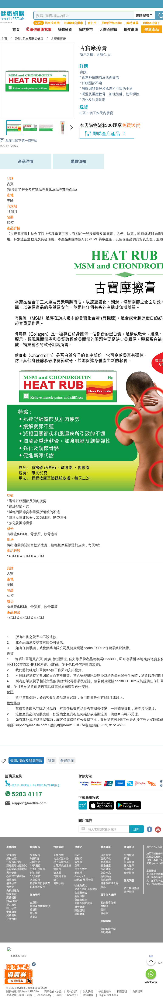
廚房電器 (106, 861)
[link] (16, 955)
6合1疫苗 (35, 876)
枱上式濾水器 (61, 858)
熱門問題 (129, 891)
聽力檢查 (11, 908)
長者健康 (106, 869)
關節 (51, 760)
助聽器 (34, 916)
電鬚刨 (104, 906)
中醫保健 (11, 911)
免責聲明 (137, 991)
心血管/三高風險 (15, 876)
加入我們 (88, 991)
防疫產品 (106, 872)
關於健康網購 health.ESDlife (22, 991)
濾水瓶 (57, 872)
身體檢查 (129, 854)
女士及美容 (80, 892)
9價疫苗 (34, 858)
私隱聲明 (122, 991)
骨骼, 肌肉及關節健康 (26, 760)
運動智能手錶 (108, 928)
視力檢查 (11, 904)
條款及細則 (104, 991)
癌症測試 (11, 894)
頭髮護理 (79, 910)
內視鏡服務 (12, 890)
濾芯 (56, 879)
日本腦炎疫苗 (37, 886)
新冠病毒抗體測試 (16, 865)
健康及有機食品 (109, 883)
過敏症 (10, 886)
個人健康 (129, 865)
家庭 (59, 995)
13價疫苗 (35, 865)
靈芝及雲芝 (80, 869)
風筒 (103, 909)
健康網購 (88, 995)
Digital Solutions (108, 995)
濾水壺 (57, 869)
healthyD (72, 995)
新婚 (29, 995)
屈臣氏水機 (52, 23)
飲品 (103, 886)
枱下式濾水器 (61, 861)
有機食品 (129, 869)
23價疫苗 (35, 861)
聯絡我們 (72, 991)
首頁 (16, 29)
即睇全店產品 (106, 133)
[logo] (12, 23)
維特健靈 (132, 23)
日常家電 (106, 854)
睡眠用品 (106, 876)
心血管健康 (80, 899)
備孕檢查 (11, 883)
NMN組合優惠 (73, 23)
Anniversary (44, 995)
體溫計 (34, 909)
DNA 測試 (12, 901)
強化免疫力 (80, 885)
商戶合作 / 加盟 (53, 991)
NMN (77, 854)
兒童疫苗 (35, 854)
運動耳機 (106, 932)
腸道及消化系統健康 (85, 889)
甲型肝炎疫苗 (37, 869)
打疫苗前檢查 (14, 861)
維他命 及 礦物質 (84, 879)
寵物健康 (106, 865)
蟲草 (77, 865)
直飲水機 (58, 854)
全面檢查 (11, 854)
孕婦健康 (79, 914)
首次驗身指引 (131, 888)
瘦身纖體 (79, 896)
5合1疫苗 (35, 872)
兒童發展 (11, 915)
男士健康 (11, 872)
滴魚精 (78, 872)
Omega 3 (79, 876)
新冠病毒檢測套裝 (16, 869)
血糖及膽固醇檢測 (40, 906)
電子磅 (34, 913)
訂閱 (136, 829)
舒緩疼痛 (67, 760)
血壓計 (34, 902)
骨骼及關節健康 (83, 903)
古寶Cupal (104, 54)
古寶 (10, 183)
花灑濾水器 (59, 876)
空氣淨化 (106, 858)
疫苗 (126, 858)
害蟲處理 (106, 879)
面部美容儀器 (108, 902)
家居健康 (129, 861)
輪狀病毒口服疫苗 (40, 883)
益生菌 (78, 861)
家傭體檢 (11, 897)
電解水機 (58, 883)
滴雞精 (78, 858)
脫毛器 (104, 913)
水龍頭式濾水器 (62, 865)
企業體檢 (11, 918)
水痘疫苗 (35, 879)
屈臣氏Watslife (111, 23)
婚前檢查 (11, 879)
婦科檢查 (11, 858)
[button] (71, 127)
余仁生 (92, 23)
